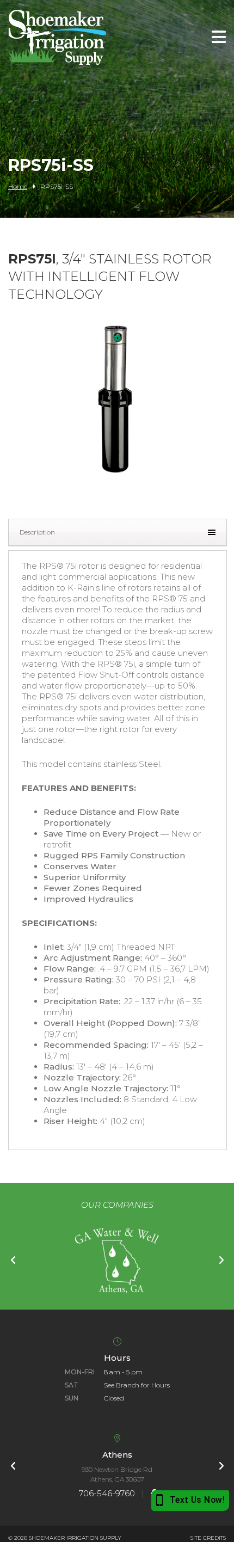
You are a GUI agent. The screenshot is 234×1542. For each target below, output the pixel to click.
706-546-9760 (107, 1493)
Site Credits (208, 1537)
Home (17, 186)
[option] (117, 1260)
